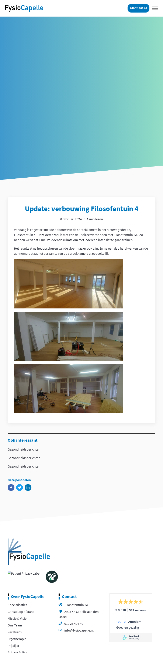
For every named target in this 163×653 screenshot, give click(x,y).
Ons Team (15, 625)
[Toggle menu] (155, 8)
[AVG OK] (51, 576)
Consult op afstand (21, 611)
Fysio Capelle (24, 8)
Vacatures (15, 632)
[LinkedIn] (28, 487)
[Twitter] (19, 487)
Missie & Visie (17, 618)
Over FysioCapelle (27, 596)
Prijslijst (13, 645)
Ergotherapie (17, 639)
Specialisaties (17, 605)
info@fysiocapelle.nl (79, 630)
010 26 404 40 (73, 623)
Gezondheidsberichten (24, 449)
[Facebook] (11, 487)
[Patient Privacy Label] (24, 573)
